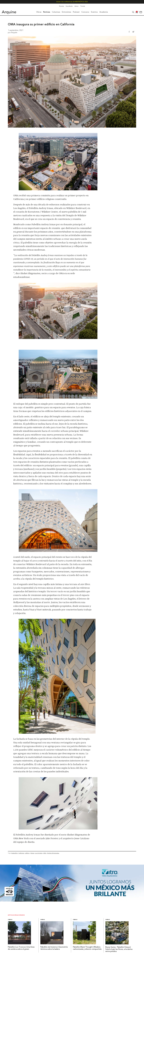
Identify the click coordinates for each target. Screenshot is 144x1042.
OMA (44, 853)
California (21, 853)
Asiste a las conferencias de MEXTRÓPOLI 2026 (72, 1)
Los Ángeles (38, 853)
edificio (27, 853)
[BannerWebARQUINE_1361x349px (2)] (72, 901)
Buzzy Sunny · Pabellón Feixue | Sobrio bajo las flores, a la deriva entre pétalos (118, 949)
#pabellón (14, 853)
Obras (10, 919)
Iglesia (32, 853)
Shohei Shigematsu (53, 853)
